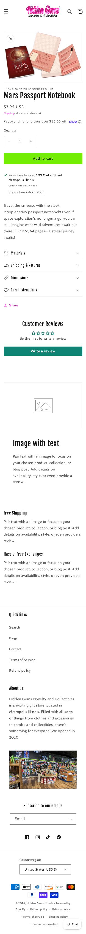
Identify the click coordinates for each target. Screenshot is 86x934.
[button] (6, 11)
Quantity (10, 130)
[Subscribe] (71, 819)
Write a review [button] (43, 351)
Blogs (13, 638)
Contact (15, 649)
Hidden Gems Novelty (41, 903)
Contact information (45, 924)
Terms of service (33, 916)
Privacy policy (61, 909)
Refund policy (20, 670)
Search (14, 627)
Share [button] (13, 305)
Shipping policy (58, 916)
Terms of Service (22, 660)
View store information (26, 192)
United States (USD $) (41, 869)
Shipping (9, 113)
